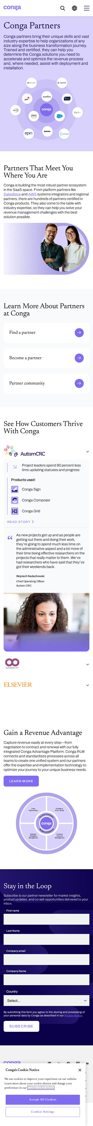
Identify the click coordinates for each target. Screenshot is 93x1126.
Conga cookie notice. (41, 1087)
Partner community (18, 375)
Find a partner (14, 324)
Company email (16, 951)
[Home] (12, 8)
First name (12, 910)
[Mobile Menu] (86, 8)
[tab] (46, 452)
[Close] (80, 1070)
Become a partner (17, 350)
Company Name (16, 971)
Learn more (21, 781)
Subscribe (21, 1026)
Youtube (87, 1063)
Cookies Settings (43, 1111)
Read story (18, 522)
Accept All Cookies (42, 1099)
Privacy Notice (73, 1015)
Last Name (13, 930)
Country (12, 991)
